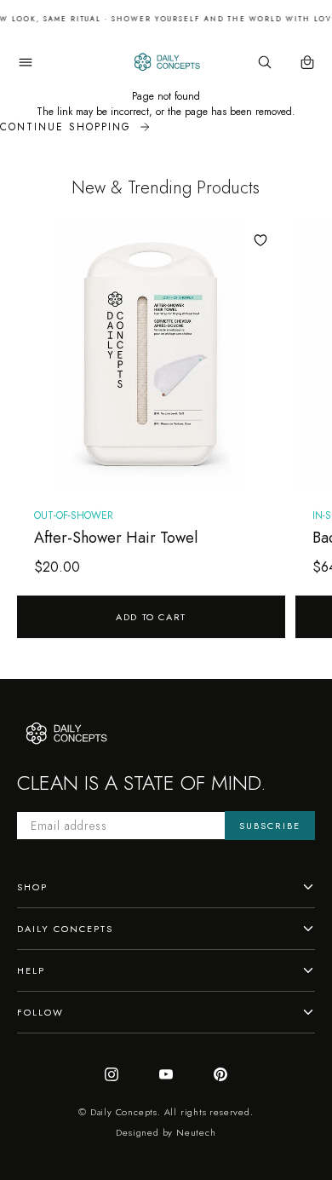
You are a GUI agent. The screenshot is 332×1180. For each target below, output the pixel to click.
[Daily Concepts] (166, 62)
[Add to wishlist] (260, 240)
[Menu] (25, 62)
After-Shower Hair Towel (115, 538)
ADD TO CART (151, 617)
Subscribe (270, 825)
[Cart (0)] (307, 62)
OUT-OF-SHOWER (73, 515)
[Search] (264, 62)
